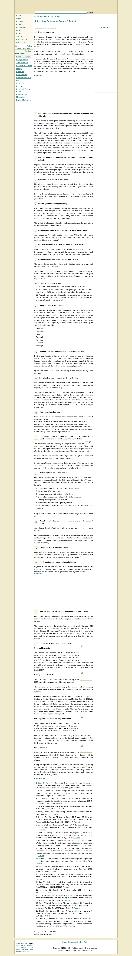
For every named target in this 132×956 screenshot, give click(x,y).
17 (40, 571)
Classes (19, 33)
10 (89, 254)
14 (62, 387)
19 (61, 628)
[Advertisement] (63, 93)
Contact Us (72, 942)
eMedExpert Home (41, 16)
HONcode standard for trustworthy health (27, 947)
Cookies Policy (82, 942)
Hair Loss (19, 86)
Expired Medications (23, 100)
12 (55, 314)
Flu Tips (19, 69)
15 (39, 484)
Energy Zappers (22, 60)
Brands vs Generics (23, 57)
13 (80, 365)
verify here (26, 951)
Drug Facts (20, 21)
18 (80, 556)
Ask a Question (21, 42)
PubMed (59, 803)
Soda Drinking (21, 75)
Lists (18, 30)
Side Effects (20, 36)
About (18, 18)
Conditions (20, 24)
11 (44, 278)
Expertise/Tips (55, 16)
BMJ (54, 788)
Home (18, 15)
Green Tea (20, 72)
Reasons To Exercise (24, 66)
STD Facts (20, 83)
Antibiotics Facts (22, 63)
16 (39, 530)
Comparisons (21, 27)
